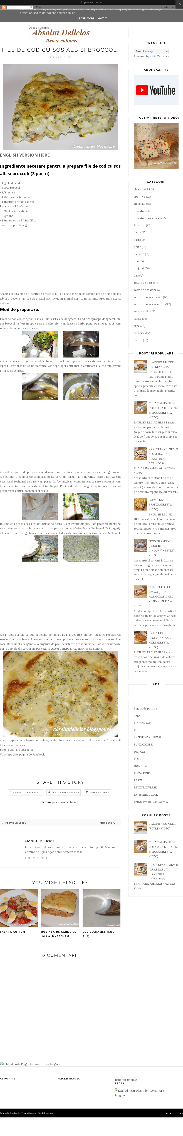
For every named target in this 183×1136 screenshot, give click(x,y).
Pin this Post (100, 792)
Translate (163, 56)
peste (56, 802)
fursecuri (139, 225)
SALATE (139, 716)
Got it (102, 18)
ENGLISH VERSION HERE (25, 155)
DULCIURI (140, 766)
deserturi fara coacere (148, 218)
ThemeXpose (27, 1113)
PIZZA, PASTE (142, 773)
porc (137, 261)
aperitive (139, 196)
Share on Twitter (66, 792)
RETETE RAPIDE (144, 723)
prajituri (139, 268)
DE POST (140, 751)
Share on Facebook (27, 792)
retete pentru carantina (149, 304)
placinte (139, 254)
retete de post (143, 282)
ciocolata (139, 203)
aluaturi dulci (142, 189)
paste (137, 239)
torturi (138, 340)
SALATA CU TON (12, 931)
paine (137, 232)
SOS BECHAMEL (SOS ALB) (98, 934)
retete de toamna (145, 290)
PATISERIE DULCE (146, 794)
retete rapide (142, 311)
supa (137, 326)
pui (136, 275)
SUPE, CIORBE (143, 744)
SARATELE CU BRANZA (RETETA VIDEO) (160, 504)
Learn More (86, 18)
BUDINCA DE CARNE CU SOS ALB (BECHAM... (58, 934)
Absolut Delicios (39, 27)
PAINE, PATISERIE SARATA (151, 802)
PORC (138, 758)
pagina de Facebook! (32, 754)
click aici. (43, 490)
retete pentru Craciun (148, 297)
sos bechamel (69, 802)
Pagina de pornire (145, 708)
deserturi (140, 211)
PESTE (138, 780)
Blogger (99, 2)
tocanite (139, 333)
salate (137, 318)
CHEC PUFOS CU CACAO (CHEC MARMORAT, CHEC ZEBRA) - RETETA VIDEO (154, 596)
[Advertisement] (60, 262)
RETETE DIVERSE (145, 787)
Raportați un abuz (126, 1079)
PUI (136, 730)
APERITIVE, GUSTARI (147, 737)
